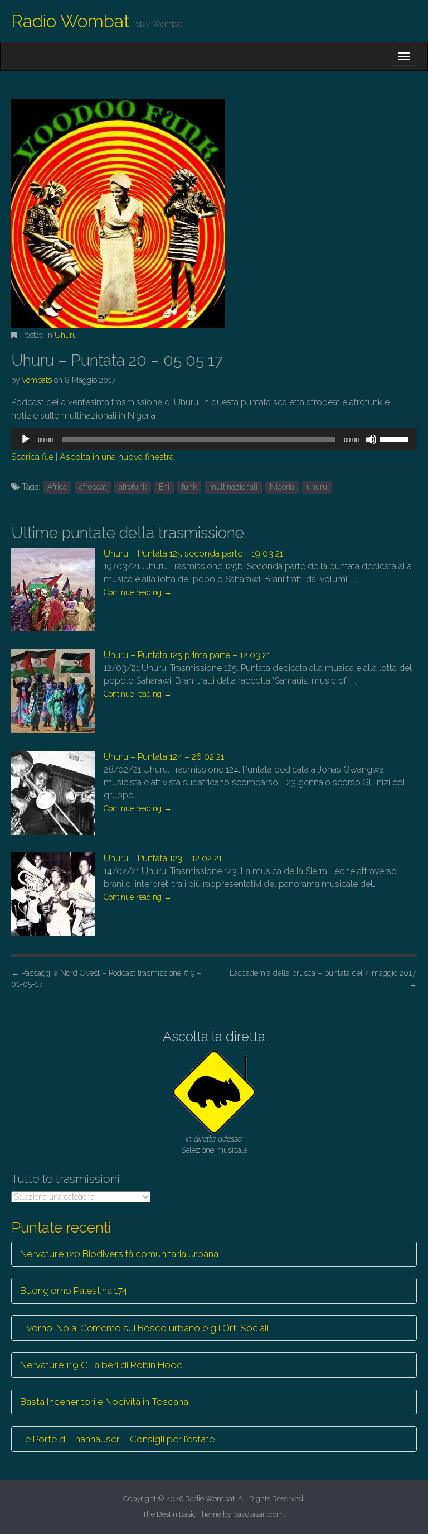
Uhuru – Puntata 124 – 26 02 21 (164, 756)
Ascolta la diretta (214, 1036)
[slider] (395, 438)
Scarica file (32, 457)
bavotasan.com (258, 1514)
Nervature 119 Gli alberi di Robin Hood (101, 1364)
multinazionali (233, 486)
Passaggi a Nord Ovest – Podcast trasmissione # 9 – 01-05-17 (106, 979)
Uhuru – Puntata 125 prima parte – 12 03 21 (187, 655)
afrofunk (133, 486)
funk (189, 486)
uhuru (317, 486)
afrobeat (92, 486)
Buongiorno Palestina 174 (73, 1290)
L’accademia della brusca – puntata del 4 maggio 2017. (323, 979)
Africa (57, 486)
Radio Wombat (70, 21)
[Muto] (371, 439)
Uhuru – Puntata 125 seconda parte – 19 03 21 (193, 553)
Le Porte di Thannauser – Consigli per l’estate (117, 1439)
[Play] (25, 439)
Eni (164, 486)
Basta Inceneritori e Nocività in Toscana (104, 1401)
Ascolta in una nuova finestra (117, 457)
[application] (214, 439)
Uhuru (66, 334)
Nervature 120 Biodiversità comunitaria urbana (119, 1253)
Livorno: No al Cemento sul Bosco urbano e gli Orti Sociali (144, 1328)
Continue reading (138, 592)
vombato (37, 380)
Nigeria (282, 486)
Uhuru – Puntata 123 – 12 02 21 (163, 858)
